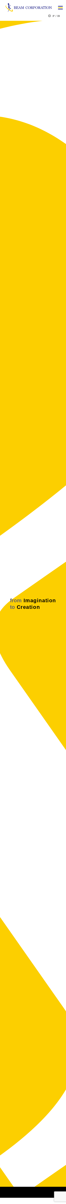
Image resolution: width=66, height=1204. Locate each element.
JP (53, 16)
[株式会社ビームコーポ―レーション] (28, 7)
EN (58, 16)
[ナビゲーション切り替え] (60, 7)
